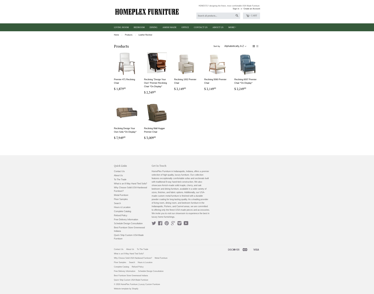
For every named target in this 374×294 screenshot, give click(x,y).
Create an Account (252, 9)
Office (185, 27)
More (231, 27)
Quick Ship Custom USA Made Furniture (131, 280)
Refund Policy (120, 215)
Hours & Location (122, 207)
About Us (217, 27)
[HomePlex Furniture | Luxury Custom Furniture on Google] (173, 224)
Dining (153, 27)
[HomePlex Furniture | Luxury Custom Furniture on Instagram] (179, 224)
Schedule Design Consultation (128, 223)
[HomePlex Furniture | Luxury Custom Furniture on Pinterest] (167, 224)
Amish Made (169, 27)
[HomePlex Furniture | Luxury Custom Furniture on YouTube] (186, 224)
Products (129, 35)
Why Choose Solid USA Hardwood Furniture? (133, 258)
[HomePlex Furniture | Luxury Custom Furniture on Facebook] (160, 224)
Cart (253, 15)
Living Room (121, 27)
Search (117, 203)
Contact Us (200, 27)
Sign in (236, 9)
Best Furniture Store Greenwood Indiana (131, 275)
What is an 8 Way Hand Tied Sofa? (130, 183)
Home (116, 35)
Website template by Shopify (126, 289)
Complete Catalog (122, 211)
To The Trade (120, 179)
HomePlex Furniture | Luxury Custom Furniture (140, 284)
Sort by (216, 46)
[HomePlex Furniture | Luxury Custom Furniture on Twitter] (154, 224)
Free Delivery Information (126, 219)
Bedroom (139, 27)
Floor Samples (121, 199)
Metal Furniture (121, 195)
